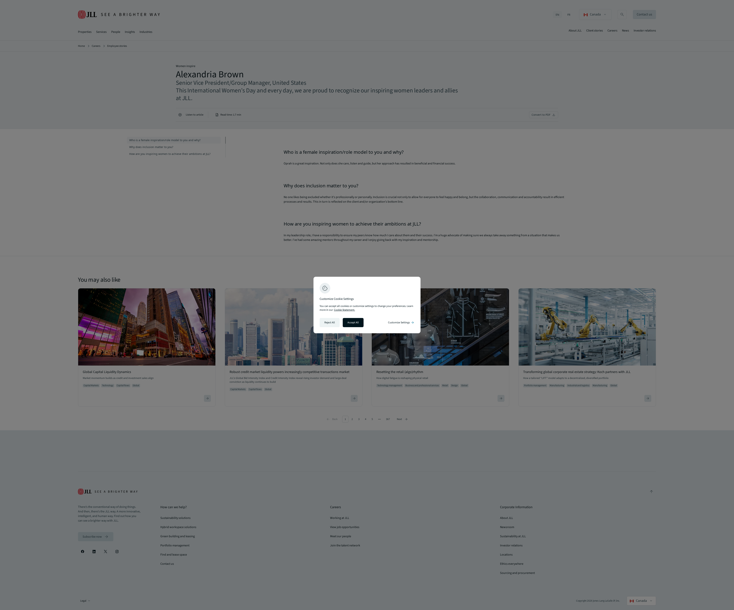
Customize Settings (401, 322)
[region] (367, 305)
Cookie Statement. (344, 310)
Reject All (329, 322)
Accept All (353, 322)
